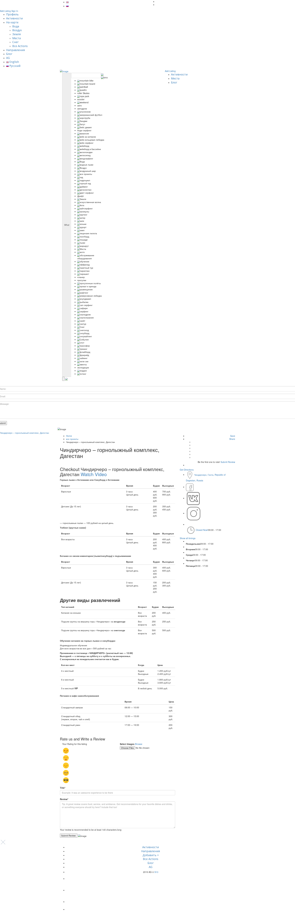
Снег (15, 42)
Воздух (17, 30)
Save (232, 435)
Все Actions (20, 46)
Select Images (127, 743)
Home (69, 435)
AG (8, 58)
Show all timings (187, 538)
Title (62, 787)
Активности (14, 18)
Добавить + (151, 855)
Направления (15, 50)
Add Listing (5, 10)
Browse (138, 743)
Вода (15, 26)
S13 (156, 872)
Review (64, 799)
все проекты (72, 438)
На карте (12, 22)
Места (16, 38)
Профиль (12, 14)
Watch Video (94, 474)
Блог (9, 54)
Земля (16, 34)
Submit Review (228, 461)
